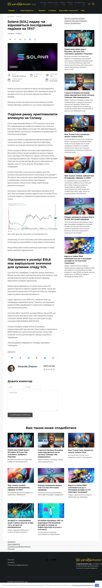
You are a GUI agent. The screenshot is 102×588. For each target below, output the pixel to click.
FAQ (82, 11)
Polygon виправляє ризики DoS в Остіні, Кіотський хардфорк (79, 218)
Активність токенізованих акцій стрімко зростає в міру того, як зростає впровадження (20, 524)
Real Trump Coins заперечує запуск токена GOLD (77, 135)
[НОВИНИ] (79, 89)
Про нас (11, 549)
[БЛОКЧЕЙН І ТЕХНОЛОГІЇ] (79, 45)
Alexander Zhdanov (27, 366)
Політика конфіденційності (19, 547)
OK (97, 585)
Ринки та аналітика (72, 23)
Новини (11, 11)
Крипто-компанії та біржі (74, 18)
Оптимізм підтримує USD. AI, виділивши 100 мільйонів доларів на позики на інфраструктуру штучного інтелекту (50, 525)
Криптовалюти (26, 11)
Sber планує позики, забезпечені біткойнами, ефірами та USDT (79, 177)
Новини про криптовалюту (75, 21)
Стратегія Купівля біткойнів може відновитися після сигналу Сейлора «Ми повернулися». (79, 95)
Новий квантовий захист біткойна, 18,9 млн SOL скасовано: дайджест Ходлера (78, 51)
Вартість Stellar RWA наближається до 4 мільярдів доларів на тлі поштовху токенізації (77, 259)
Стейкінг (52, 11)
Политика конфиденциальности (83, 585)
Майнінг (42, 11)
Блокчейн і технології (68, 11)
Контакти (11, 542)
